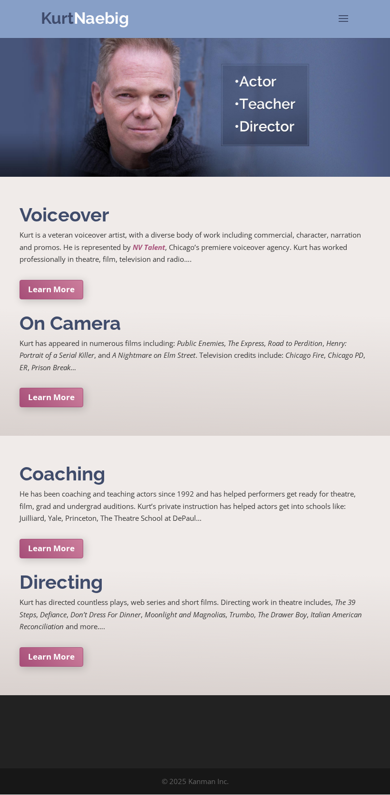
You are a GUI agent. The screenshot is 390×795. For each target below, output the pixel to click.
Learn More (51, 289)
